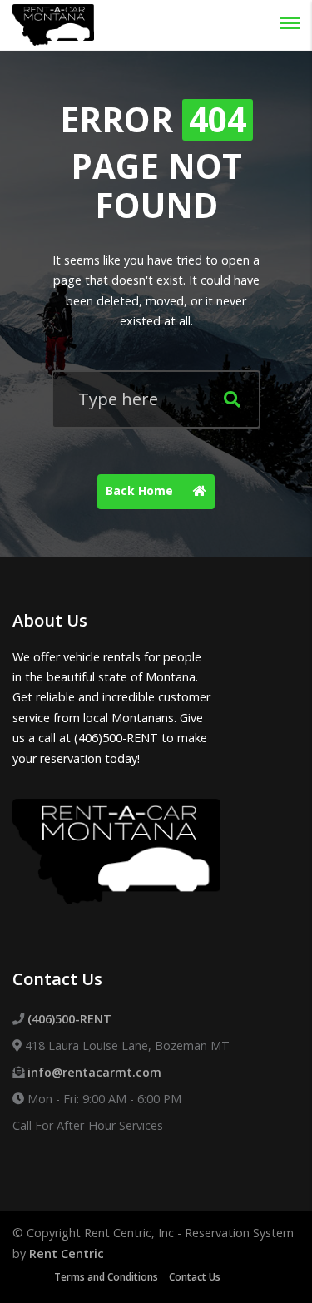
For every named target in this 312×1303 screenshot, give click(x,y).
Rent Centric (66, 1253)
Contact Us (194, 1277)
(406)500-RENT (69, 1019)
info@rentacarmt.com (94, 1072)
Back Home (141, 490)
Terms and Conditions (106, 1277)
